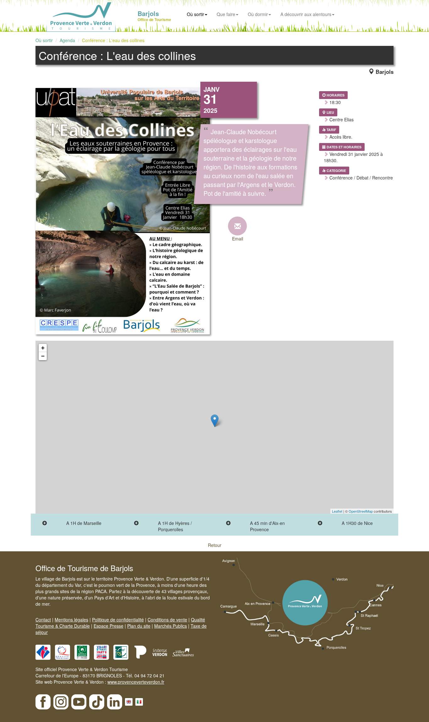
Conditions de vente (167, 619)
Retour (214, 545)
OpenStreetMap (361, 511)
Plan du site (138, 626)
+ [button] (43, 347)
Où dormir (258, 14)
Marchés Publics (170, 626)
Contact (43, 619)
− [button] (43, 356)
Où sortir (195, 14)
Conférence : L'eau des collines (113, 40)
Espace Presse (108, 626)
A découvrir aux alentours (305, 14)
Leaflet (337, 511)
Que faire (226, 14)
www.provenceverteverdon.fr (135, 682)
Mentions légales (71, 619)
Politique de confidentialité (118, 619)
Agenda (67, 40)
